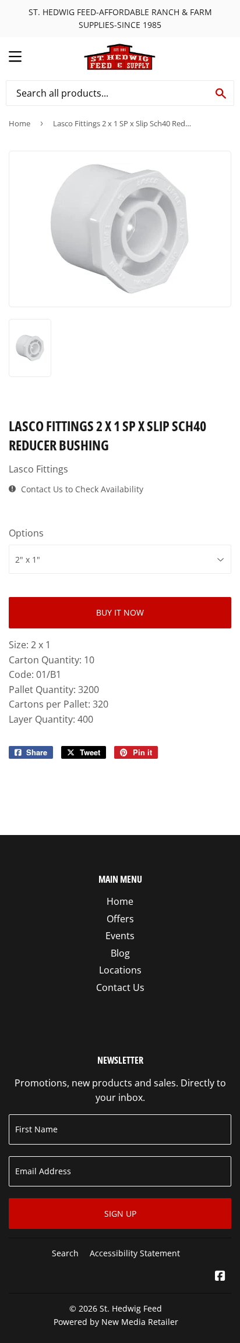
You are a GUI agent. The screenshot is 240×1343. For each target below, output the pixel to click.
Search (65, 1253)
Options (26, 533)
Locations (120, 970)
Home (19, 123)
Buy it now (120, 612)
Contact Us (120, 987)
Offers (120, 918)
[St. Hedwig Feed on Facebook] (220, 1276)
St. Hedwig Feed (131, 1308)
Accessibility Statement (135, 1253)
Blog (120, 953)
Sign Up (120, 1213)
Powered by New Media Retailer (116, 1321)
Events (120, 935)
